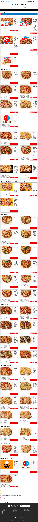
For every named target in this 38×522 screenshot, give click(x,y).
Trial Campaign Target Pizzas (20, 9)
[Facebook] (16, 517)
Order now (13, 30)
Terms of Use (26, 509)
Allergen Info (3, 510)
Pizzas (12, 7)
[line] (22, 517)
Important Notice (15, 511)
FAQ (2, 512)
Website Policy (15, 510)
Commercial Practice (27, 510)
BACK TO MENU (4, 12)
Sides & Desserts (17, 7)
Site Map (2, 513)
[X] (18, 517)
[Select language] (34, 2)
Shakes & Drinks (24, 7)
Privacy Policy (14, 509)
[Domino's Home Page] (5, 1)
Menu (13, 4)
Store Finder (17, 4)
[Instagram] (20, 517)
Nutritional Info (3, 509)
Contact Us (2, 511)
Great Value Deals (4, 9)
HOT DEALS (22, 4)
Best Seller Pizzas (11, 9)
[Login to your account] (36, 2)
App (25, 4)
